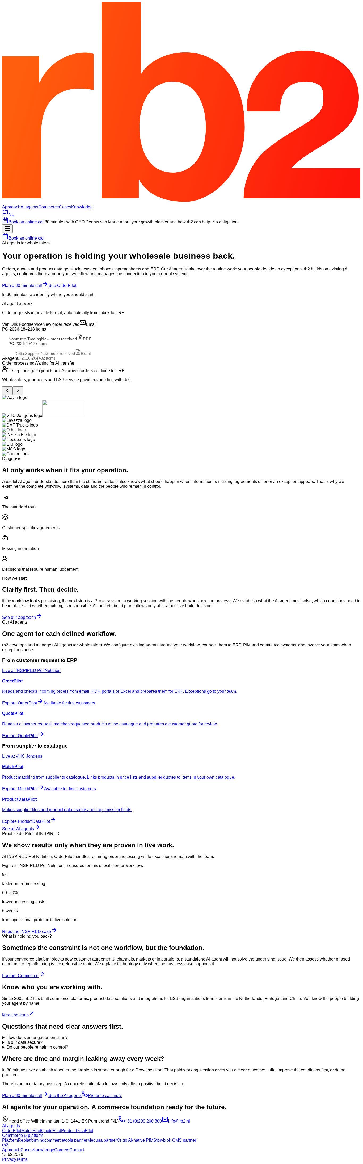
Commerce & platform (22, 1135)
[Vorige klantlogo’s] (7, 390)
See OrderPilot (62, 285)
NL (11, 214)
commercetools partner (65, 1140)
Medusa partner (102, 1140)
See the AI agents (65, 1095)
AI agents (29, 207)
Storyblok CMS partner (174, 1140)
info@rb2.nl (179, 1121)
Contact (76, 1150)
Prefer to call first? (105, 1095)
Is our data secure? (25, 1042)
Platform (10, 1140)
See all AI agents (18, 829)
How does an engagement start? (37, 1037)
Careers (61, 1150)
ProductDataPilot (77, 1130)
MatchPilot (31, 1130)
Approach (11, 207)
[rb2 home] (181, 202)
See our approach (19, 617)
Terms (22, 1159)
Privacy (9, 1159)
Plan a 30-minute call (22, 285)
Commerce (48, 207)
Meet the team (15, 1015)
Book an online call (27, 222)
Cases (65, 207)
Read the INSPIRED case (26, 931)
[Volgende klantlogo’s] (18, 390)
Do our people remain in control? (37, 1047)
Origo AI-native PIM (135, 1140)
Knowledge (82, 207)
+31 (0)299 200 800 (143, 1121)
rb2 (5, 1145)
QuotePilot (51, 1130)
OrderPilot (11, 1130)
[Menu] (7, 228)
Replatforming (31, 1140)
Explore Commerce (20, 975)
